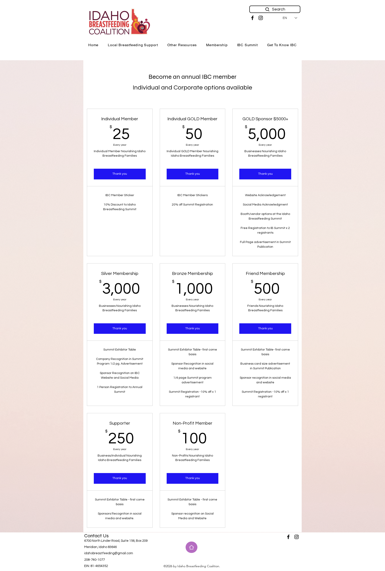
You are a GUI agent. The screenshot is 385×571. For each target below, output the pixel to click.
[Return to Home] (191, 547)
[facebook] (252, 18)
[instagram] (261, 18)
